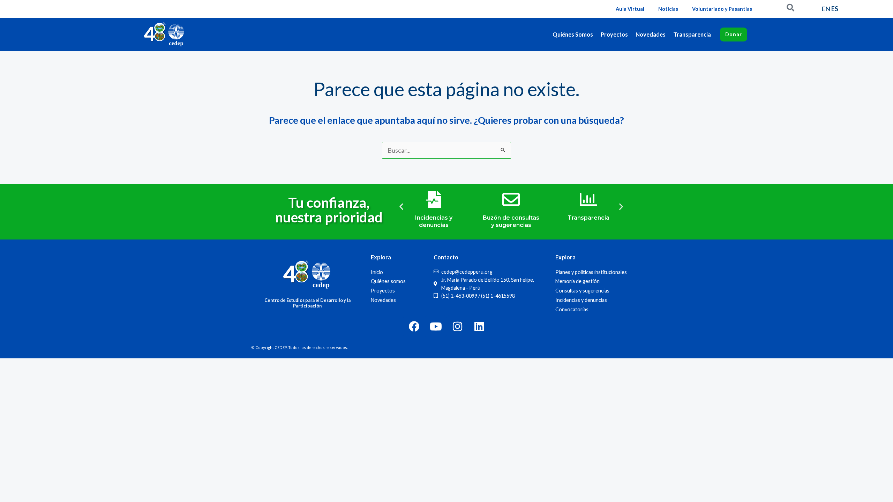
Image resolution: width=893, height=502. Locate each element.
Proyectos (614, 34)
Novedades (651, 34)
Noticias (668, 9)
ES (834, 9)
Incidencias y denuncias (433, 221)
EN (825, 9)
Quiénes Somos (573, 34)
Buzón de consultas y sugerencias (511, 221)
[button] (401, 206)
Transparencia (692, 34)
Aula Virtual (630, 9)
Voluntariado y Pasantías (722, 9)
